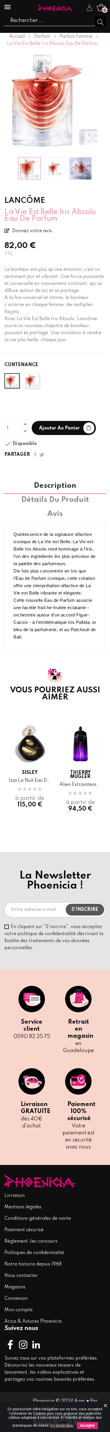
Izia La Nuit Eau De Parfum (30, 780)
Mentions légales (22, 1207)
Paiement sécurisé (23, 1230)
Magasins (15, 1287)
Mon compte (18, 1310)
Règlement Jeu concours (30, 1241)
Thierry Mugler (80, 775)
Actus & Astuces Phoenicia (33, 1321)
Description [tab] (55, 486)
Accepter (87, 1425)
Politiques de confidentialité (34, 1253)
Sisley (30, 773)
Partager (35, 454)
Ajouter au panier (59, 428)
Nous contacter (21, 1275)
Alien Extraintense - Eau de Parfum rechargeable (80, 784)
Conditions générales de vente (37, 1218)
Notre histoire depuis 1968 (33, 1264)
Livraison (14, 1195)
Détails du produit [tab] (55, 500)
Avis (55, 514)
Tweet (42, 454)
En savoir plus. (62, 1425)
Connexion (16, 1298)
